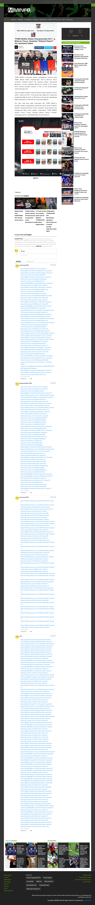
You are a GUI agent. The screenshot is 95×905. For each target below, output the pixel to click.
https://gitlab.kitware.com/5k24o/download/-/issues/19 (37, 588)
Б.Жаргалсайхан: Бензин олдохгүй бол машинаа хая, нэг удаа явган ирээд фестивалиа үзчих (30, 216)
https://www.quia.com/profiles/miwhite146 (33, 374)
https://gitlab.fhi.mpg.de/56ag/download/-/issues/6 (36, 803)
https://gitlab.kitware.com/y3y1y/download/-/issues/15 (37, 509)
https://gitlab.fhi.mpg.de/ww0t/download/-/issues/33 (38, 677)
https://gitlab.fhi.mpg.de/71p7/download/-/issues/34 (36, 704)
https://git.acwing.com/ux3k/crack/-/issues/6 (34, 517)
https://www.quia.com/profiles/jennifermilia (33, 420)
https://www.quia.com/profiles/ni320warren (35, 320)
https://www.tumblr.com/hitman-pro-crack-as (34, 413)
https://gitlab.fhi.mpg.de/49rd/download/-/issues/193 (36, 722)
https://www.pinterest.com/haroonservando (33, 484)
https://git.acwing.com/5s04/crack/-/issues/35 (34, 304)
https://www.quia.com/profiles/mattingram (33, 438)
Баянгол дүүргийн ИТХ (33, 877)
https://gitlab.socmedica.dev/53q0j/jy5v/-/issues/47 (36, 347)
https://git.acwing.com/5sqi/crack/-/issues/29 (35, 552)
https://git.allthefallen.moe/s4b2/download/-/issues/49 (37, 283)
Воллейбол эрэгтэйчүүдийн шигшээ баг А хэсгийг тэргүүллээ (81, 175)
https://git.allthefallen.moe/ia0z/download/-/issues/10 (37, 807)
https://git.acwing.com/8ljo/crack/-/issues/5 (35, 569)
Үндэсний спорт (43, 19)
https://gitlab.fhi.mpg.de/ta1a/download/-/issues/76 (36, 372)
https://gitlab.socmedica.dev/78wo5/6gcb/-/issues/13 (36, 273)
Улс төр (6, 877)
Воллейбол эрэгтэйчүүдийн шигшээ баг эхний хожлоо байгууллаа (81, 199)
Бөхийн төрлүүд (52, 19)
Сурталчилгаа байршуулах (83, 879)
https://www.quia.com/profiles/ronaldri (32, 391)
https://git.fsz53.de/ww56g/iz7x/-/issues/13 (34, 478)
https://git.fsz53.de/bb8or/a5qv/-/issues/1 (33, 459)
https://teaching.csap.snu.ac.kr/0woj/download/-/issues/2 (38, 716)
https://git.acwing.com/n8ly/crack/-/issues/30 (34, 737)
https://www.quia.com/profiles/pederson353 (34, 428)
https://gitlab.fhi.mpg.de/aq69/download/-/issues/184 (36, 780)
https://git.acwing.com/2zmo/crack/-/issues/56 (34, 600)
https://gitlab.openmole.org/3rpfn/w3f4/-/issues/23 (37, 335)
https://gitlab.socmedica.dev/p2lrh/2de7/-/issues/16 (36, 488)
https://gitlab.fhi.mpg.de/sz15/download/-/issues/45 (36, 762)
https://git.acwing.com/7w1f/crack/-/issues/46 (34, 416)
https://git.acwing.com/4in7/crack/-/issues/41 (34, 700)
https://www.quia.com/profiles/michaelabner (34, 279)
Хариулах (23, 378)
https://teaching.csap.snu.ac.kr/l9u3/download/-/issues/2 (38, 534)
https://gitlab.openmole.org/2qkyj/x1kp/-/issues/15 (36, 349)
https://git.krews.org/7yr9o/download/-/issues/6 (35, 515)
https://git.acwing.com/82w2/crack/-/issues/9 (34, 538)
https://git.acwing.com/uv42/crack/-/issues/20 (34, 820)
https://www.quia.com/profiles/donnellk (32, 291)
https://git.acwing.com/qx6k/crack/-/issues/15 (34, 766)
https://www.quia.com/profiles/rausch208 (33, 434)
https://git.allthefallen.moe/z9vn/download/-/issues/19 (37, 758)
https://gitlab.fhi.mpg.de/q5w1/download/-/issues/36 (36, 760)
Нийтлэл (39, 881)
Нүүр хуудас (7, 19)
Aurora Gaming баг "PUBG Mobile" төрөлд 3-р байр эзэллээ (80, 65)
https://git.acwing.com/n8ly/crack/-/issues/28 (34, 749)
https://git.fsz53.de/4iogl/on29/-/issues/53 (33, 455)
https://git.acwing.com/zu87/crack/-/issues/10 (34, 799)
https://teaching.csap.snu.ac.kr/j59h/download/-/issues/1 (38, 579)
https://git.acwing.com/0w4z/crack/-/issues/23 (34, 739)
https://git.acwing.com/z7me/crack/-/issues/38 (34, 513)
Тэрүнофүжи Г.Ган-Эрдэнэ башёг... (46, 30)
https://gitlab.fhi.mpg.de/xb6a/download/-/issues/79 (36, 393)
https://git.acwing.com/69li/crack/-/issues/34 (34, 432)
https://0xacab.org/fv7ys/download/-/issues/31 (36, 525)
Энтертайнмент (8, 890)
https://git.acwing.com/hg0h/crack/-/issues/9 (34, 285)
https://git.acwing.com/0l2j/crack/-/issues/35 (34, 756)
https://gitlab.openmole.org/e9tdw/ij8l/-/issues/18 (35, 331)
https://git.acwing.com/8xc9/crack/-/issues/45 (34, 658)
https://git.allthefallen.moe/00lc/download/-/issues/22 (36, 768)
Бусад (59, 19)
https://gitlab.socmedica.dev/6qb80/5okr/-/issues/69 (36, 270)
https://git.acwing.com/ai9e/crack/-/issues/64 (34, 733)
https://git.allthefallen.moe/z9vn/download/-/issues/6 (36, 656)
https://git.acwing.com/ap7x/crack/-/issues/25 (34, 741)
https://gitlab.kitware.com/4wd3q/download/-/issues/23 (37, 581)
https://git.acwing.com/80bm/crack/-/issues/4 (34, 772)
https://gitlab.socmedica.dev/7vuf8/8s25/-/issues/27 (36, 302)
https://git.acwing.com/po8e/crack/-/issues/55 (36, 708)
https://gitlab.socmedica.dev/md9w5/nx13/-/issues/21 (37, 457)
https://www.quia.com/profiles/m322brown (33, 399)
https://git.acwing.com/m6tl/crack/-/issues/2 (34, 511)
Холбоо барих (87, 881)
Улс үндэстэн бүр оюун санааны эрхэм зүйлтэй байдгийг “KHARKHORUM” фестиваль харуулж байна (41, 217)
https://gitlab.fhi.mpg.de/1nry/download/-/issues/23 (37, 397)
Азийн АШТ (14, 19)
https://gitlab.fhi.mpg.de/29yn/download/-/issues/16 (36, 822)
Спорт (6, 888)
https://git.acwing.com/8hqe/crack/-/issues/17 (34, 729)
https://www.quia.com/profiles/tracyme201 (35, 312)
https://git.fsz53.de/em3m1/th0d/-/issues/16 (34, 436)
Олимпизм (35, 19)
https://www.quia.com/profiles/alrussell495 (33, 326)
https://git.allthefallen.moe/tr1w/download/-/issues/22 (37, 476)
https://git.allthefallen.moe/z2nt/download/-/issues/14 (37, 812)
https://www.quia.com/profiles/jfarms (32, 482)
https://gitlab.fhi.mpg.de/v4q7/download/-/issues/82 (36, 747)
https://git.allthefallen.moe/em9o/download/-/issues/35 (37, 753)
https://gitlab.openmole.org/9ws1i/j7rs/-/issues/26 (35, 480)
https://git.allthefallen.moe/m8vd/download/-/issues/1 (36, 660)
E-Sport (63, 19)
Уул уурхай (30, 881)
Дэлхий (6, 886)
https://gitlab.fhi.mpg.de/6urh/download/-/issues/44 (36, 679)
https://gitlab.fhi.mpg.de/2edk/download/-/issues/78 (36, 712)
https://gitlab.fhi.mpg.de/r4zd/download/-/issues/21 (36, 337)
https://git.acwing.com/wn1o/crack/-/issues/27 (36, 451)
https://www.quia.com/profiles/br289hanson (34, 470)
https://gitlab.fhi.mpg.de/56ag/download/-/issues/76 (36, 710)
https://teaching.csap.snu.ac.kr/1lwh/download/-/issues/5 (38, 751)
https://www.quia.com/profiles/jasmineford (35, 324)
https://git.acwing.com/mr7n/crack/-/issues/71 (34, 554)
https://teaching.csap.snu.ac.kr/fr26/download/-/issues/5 (37, 598)
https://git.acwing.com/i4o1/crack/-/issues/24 (34, 386)
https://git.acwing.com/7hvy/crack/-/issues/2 (34, 683)
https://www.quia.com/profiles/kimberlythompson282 (36, 295)
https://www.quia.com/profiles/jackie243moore (34, 289)
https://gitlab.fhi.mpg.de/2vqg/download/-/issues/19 (36, 693)
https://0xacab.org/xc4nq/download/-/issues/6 (36, 507)
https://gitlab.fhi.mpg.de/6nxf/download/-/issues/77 (36, 818)
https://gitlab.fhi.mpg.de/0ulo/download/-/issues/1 (35, 718)
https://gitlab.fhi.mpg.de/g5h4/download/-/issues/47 (36, 824)
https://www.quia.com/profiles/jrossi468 (32, 467)
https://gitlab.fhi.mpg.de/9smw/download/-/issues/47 (36, 695)
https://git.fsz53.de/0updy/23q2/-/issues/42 (34, 293)
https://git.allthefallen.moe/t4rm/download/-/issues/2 (36, 474)
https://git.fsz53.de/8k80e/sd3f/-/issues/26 (35, 341)
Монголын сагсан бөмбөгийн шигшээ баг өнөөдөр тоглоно (80, 47)
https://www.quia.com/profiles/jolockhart (33, 353)
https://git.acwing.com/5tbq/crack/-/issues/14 (34, 810)
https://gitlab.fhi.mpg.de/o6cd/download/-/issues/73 (36, 793)
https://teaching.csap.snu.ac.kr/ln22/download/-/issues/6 (38, 521)
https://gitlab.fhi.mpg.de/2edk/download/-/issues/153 (36, 654)
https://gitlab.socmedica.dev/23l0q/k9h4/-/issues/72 (36, 314)
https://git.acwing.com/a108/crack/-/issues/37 (34, 785)
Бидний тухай (87, 875)
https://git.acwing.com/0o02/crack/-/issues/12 (34, 795)
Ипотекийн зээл (31, 885)
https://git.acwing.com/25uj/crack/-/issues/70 (34, 735)
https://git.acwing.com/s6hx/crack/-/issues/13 (34, 673)
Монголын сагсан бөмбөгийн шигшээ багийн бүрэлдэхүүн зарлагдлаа (81, 56)
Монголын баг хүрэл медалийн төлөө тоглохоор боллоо (81, 159)
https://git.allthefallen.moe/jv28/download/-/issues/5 (36, 764)
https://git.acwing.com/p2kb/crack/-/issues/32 (34, 297)
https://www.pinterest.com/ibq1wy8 (31, 440)
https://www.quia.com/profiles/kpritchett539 (34, 418)
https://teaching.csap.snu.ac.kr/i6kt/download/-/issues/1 (37, 606)
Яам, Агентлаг (49, 881)
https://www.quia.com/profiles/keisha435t (33, 275)
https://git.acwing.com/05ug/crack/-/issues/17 (34, 345)
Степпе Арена (69, 19)
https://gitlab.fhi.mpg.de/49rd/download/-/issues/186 (36, 783)
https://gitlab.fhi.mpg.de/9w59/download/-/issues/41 (36, 641)
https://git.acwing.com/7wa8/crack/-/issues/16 (34, 668)
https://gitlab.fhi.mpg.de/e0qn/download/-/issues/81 (36, 745)
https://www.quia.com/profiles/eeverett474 (33, 343)
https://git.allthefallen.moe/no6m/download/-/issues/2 (37, 726)
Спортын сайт (68, 2)
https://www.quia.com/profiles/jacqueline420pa (34, 360)
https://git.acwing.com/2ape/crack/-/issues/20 (34, 801)
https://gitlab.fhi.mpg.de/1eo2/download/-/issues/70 (36, 370)
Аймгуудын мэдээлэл (33, 889)
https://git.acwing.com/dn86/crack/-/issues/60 (36, 664)
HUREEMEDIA (87, 900)
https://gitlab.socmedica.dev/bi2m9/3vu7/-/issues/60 (36, 358)
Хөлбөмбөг (20, 19)
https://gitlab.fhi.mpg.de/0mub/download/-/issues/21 (36, 743)
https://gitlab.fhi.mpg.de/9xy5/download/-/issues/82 (36, 797)
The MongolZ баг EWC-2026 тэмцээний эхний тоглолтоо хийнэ (81, 115)
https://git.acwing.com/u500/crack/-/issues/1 (35, 559)
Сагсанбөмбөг (28, 19)
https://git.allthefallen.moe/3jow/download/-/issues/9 (36, 778)
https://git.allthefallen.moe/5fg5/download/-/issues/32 (37, 666)
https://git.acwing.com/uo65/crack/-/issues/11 (34, 389)
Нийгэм (6, 884)
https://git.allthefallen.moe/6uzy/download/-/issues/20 (37, 356)
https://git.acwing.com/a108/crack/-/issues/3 (34, 681)
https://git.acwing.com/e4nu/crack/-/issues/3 (34, 300)
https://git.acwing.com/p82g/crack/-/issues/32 (34, 329)
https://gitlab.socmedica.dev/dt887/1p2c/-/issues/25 (36, 430)
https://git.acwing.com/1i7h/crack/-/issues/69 (34, 720)
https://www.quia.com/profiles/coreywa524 (33, 486)
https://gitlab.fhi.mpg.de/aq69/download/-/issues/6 (36, 697)
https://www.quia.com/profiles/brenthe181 (33, 424)
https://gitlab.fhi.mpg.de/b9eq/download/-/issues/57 (36, 814)
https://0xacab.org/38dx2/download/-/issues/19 (35, 586)
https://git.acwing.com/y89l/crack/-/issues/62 (34, 816)
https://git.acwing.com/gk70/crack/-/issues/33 (34, 571)
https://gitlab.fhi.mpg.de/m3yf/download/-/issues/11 (36, 316)
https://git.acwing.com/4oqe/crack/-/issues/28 (35, 691)
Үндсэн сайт (46, 2)
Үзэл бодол (7, 881)
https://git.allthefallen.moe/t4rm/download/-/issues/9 (36, 724)
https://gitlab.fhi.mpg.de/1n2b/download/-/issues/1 (36, 639)
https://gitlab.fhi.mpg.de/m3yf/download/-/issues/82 (36, 648)
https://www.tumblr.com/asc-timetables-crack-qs (35, 405)
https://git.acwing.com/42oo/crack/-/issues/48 (34, 536)
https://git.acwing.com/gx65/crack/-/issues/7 (35, 530)
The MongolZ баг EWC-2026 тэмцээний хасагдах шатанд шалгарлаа (81, 80)
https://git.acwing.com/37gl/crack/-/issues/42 (34, 561)
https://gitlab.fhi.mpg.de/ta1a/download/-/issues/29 (36, 731)
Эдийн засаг (7, 879)
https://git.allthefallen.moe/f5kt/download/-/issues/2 (36, 670)
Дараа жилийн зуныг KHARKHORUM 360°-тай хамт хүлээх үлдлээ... (19, 215)
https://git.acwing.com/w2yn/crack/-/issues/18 (34, 351)
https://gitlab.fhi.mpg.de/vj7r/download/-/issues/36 (36, 277)
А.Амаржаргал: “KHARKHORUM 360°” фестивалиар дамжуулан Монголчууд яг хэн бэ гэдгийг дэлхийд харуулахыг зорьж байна (51, 221)
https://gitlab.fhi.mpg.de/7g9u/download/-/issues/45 (36, 426)
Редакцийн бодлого (85, 877)
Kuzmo (21, 46)
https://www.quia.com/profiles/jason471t (33, 281)
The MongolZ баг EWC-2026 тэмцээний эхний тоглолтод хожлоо (81, 107)
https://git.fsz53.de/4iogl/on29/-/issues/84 (33, 463)
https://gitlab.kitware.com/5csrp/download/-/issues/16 (37, 532)
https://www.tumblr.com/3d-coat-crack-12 (33, 453)
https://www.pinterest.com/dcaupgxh (31, 445)
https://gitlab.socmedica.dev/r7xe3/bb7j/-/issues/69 (36, 403)
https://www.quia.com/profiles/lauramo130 (33, 422)
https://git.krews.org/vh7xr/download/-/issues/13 (35, 540)
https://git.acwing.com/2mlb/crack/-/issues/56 (35, 627)
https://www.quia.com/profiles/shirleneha (33, 472)
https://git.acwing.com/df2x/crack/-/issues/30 (34, 702)
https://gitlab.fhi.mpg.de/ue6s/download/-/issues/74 (37, 646)
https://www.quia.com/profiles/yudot (31, 443)
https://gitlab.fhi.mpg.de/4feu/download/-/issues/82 (36, 787)
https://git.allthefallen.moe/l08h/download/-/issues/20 (36, 770)
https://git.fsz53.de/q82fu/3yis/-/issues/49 (33, 308)
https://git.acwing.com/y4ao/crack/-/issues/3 (34, 789)
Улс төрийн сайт (56, 2)
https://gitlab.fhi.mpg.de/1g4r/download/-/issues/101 (36, 774)
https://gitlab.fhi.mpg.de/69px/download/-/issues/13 (36, 650)
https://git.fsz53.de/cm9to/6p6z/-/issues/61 (34, 461)
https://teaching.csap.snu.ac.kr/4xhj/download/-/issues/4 (37, 573)
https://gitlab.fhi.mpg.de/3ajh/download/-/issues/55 (36, 714)
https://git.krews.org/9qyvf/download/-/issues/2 (35, 519)
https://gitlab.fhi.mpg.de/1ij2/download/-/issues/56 (36, 652)
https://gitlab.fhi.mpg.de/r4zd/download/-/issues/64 (36, 791)
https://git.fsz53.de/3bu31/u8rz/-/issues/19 (33, 268)
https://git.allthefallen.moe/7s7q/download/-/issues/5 (36, 776)
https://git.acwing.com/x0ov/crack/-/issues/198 (35, 826)
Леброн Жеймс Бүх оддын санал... (26, 30)
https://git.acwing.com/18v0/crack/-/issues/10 (35, 409)
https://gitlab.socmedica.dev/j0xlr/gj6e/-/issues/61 (35, 411)
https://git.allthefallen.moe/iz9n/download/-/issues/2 (36, 306)
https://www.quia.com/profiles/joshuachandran (34, 465)
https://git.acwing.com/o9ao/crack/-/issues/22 (34, 401)
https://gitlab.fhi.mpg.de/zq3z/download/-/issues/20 (36, 447)
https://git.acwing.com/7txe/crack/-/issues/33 (34, 583)
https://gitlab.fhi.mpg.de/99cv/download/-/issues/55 (36, 287)
